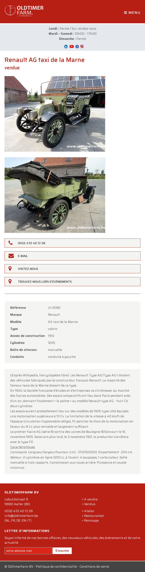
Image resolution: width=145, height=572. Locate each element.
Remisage (91, 520)
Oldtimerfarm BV (20, 566)
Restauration (94, 515)
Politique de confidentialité (56, 566)
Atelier (89, 511)
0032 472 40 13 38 (19, 511)
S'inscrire (62, 550)
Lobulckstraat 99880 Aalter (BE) (17, 501)
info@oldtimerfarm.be (21, 515)
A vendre (91, 499)
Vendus (89, 504)
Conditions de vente (94, 566)
